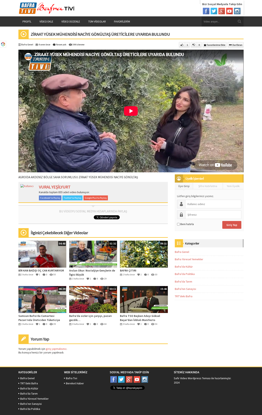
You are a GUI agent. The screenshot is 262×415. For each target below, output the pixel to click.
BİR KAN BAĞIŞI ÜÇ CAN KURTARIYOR (41, 270)
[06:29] (42, 299)
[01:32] (93, 254)
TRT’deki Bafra (29, 383)
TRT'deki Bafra (183, 296)
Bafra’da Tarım (29, 393)
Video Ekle (46, 21)
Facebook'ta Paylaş (50, 197)
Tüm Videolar (97, 21)
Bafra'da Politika (185, 274)
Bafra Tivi (71, 378)
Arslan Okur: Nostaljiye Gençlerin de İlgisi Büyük (92, 272)
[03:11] (93, 299)
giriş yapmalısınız (56, 349)
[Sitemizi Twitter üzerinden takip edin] (214, 11)
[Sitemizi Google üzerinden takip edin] (221, 11)
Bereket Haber (75, 383)
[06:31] (144, 254)
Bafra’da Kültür (29, 388)
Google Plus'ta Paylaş (96, 197)
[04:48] (42, 254)
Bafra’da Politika (30, 409)
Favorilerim (122, 21)
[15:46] (144, 299)
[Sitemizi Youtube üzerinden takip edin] (229, 11)
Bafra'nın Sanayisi (185, 289)
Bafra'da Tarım (183, 281)
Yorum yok (61, 44)
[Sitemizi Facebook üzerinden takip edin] (206, 11)
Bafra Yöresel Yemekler (189, 259)
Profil (27, 21)
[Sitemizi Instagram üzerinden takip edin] (237, 11)
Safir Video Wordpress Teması (192, 378)
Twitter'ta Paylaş (72, 197)
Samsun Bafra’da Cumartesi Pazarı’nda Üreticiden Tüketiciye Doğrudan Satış (39, 318)
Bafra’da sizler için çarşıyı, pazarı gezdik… (90, 318)
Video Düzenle (70, 21)
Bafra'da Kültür (184, 266)
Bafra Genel (27, 44)
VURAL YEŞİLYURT (54, 187)
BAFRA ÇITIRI (128, 270)
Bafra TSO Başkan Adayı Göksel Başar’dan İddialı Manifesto (140, 318)
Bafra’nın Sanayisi (31, 404)
